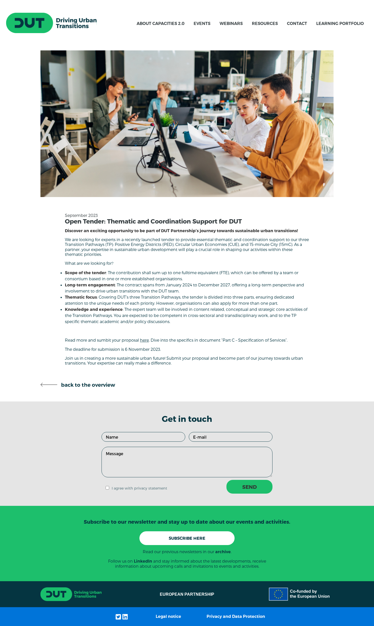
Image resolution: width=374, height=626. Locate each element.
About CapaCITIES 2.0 (160, 23)
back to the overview (86, 385)
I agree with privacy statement (139, 488)
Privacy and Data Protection (236, 616)
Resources (265, 23)
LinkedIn (143, 561)
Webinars (231, 23)
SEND (249, 487)
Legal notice (168, 616)
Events (202, 23)
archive (223, 551)
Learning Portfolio (340, 23)
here (144, 340)
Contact (297, 23)
